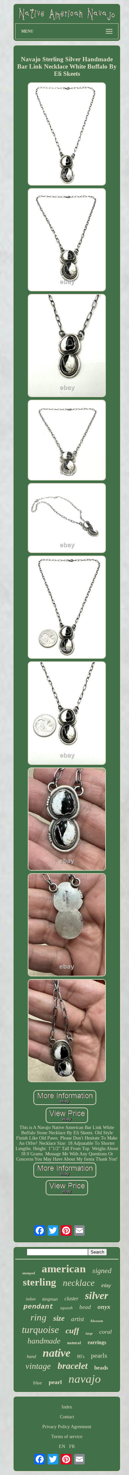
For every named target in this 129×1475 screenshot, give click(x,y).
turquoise (40, 1329)
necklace (79, 1283)
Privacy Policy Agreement (66, 1426)
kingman (50, 1299)
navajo (84, 1379)
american (64, 1269)
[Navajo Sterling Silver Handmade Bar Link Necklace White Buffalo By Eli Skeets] (66, 135)
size (58, 1318)
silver (96, 1295)
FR (72, 1446)
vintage (38, 1366)
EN (62, 1446)
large (89, 1333)
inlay (106, 1285)
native (56, 1353)
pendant (38, 1307)
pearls (99, 1355)
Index (67, 1406)
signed (101, 1270)
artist (77, 1319)
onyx (104, 1306)
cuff (72, 1330)
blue (37, 1382)
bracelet (73, 1366)
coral (105, 1331)
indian (31, 1299)
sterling (39, 1282)
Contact (67, 1416)
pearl (55, 1382)
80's (80, 1356)
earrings (97, 1342)
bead (85, 1307)
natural (74, 1342)
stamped (28, 1273)
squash (66, 1307)
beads (101, 1368)
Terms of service (66, 1436)
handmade (44, 1341)
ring (38, 1317)
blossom (97, 1321)
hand (31, 1356)
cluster (71, 1298)
